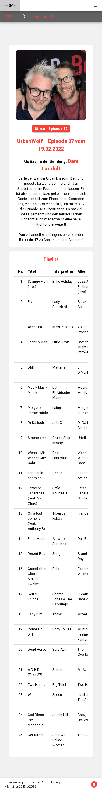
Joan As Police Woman (58, 740)
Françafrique (87, 513)
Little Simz (60, 342)
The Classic (87, 735)
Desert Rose (37, 554)
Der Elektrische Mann (61, 393)
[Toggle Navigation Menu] (95, 5)
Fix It (31, 302)
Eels (55, 569)
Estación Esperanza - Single (87, 493)
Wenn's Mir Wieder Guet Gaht (37, 458)
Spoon (57, 695)
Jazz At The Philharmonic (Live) (88, 287)
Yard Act (59, 649)
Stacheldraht (38, 438)
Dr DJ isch (36, 423)
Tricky (57, 614)
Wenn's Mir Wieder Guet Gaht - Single (87, 458)
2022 (9, 16)
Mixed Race (87, 614)
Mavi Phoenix (62, 327)
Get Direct (35, 735)
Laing (56, 408)
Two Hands (36, 685)
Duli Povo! (85, 539)
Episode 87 (45, 16)
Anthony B (36, 529)
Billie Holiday (62, 282)
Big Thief (59, 685)
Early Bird (35, 614)
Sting (56, 554)
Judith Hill (60, 715)
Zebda (57, 473)
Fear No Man (37, 342)
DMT (31, 367)
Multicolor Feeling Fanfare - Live (88, 634)
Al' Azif (83, 670)
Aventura (35, 327)
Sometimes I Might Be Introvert (87, 347)
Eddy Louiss (61, 629)
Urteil (82, 438)
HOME (10, 5)
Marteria (58, 367)
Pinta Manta (37, 539)
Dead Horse (37, 649)
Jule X (57, 423)
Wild (31, 695)
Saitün (57, 670)
